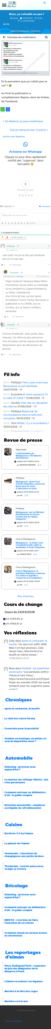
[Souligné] (8, 223)
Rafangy (20, 276)
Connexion (46, 206)
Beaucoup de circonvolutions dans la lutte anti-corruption (23, 415)
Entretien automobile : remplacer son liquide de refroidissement (24, 806)
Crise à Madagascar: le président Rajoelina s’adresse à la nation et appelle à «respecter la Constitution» (30, 574)
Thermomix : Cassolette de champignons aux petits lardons (24, 855)
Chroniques (18, 700)
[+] (33, 223)
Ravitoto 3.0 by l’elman (18, 833)
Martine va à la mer (16, 1001)
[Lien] (27, 223)
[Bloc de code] (24, 223)
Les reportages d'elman (23, 955)
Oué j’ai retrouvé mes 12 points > (29, 129)
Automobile (19, 758)
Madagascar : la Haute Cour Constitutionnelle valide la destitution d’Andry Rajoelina (30, 545)
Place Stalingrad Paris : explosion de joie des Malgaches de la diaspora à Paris (25, 968)
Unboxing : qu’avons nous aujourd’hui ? (20, 768)
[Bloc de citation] (21, 223)
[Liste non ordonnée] (18, 223)
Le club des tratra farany (19, 718)
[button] (4, 5)
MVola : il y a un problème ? (33, 423)
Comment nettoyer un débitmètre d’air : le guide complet (25, 794)
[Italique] (5, 223)
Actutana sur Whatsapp (25, 151)
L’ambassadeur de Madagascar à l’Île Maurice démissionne (29, 455)
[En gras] (2, 223)
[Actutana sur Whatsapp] (25, 144)
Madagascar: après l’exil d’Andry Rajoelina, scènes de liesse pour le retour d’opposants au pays (30, 485)
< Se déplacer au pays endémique (23, 121)
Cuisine (13, 824)
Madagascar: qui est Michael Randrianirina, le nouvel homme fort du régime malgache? (30, 515)
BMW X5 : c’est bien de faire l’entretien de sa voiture (21, 921)
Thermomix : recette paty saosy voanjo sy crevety (23, 868)
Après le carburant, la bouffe (22, 708)
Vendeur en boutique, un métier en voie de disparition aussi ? (25, 740)
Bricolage (16, 885)
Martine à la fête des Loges (21, 991)
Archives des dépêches (14, 136)
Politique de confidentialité (13, 1021)
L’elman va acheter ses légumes (23, 981)
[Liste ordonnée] (15, 223)
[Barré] (11, 223)
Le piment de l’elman (16, 843)
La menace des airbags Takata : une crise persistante (26, 781)
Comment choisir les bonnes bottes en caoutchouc (25, 934)
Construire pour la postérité (21, 728)
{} (31, 223)
